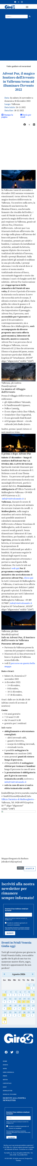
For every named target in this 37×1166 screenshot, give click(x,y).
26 (15, 1013)
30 (33, 1013)
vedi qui (15, 568)
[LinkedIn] (34, 124)
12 (15, 1000)
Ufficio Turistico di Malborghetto (17, 799)
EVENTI (5, 1065)
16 (33, 1000)
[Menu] (27, 7)
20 (20, 1007)
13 (20, 1000)
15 (29, 1000)
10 (5, 1000)
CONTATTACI (7, 1083)
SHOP (5, 1087)
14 (24, 1000)
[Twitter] (18, 2)
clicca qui (28, 578)
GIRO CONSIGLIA (8, 1072)
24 (5, 1013)
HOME (5, 1061)
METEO (5, 1080)
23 (33, 1007)
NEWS (5, 1068)
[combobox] (16, 16)
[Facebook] (15, 2)
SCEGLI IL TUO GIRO (9, 1094)
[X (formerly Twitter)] (29, 124)
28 (24, 1013)
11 (10, 1000)
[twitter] (11, 1050)
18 (10, 1007)
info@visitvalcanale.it (13, 498)
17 (5, 1007)
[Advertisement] (18, 38)
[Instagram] (22, 2)
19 (15, 1007)
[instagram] (17, 1050)
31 (5, 1020)
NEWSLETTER (7, 1091)
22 (29, 1007)
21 (24, 1007)
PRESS (5, 1076)
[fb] (6, 1050)
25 (10, 1013)
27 (20, 1013)
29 (29, 1013)
